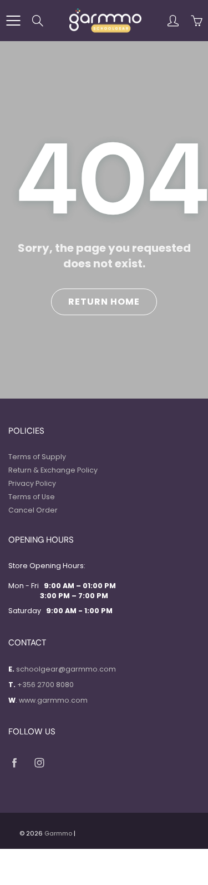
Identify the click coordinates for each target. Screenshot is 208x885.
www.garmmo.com (53, 700)
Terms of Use (31, 496)
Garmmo (58, 833)
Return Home (104, 301)
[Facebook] (14, 763)
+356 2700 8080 (45, 684)
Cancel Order (33, 510)
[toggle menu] (13, 20)
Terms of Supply (37, 456)
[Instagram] (39, 763)
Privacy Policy (32, 483)
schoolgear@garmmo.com (66, 669)
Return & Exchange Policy (53, 470)
